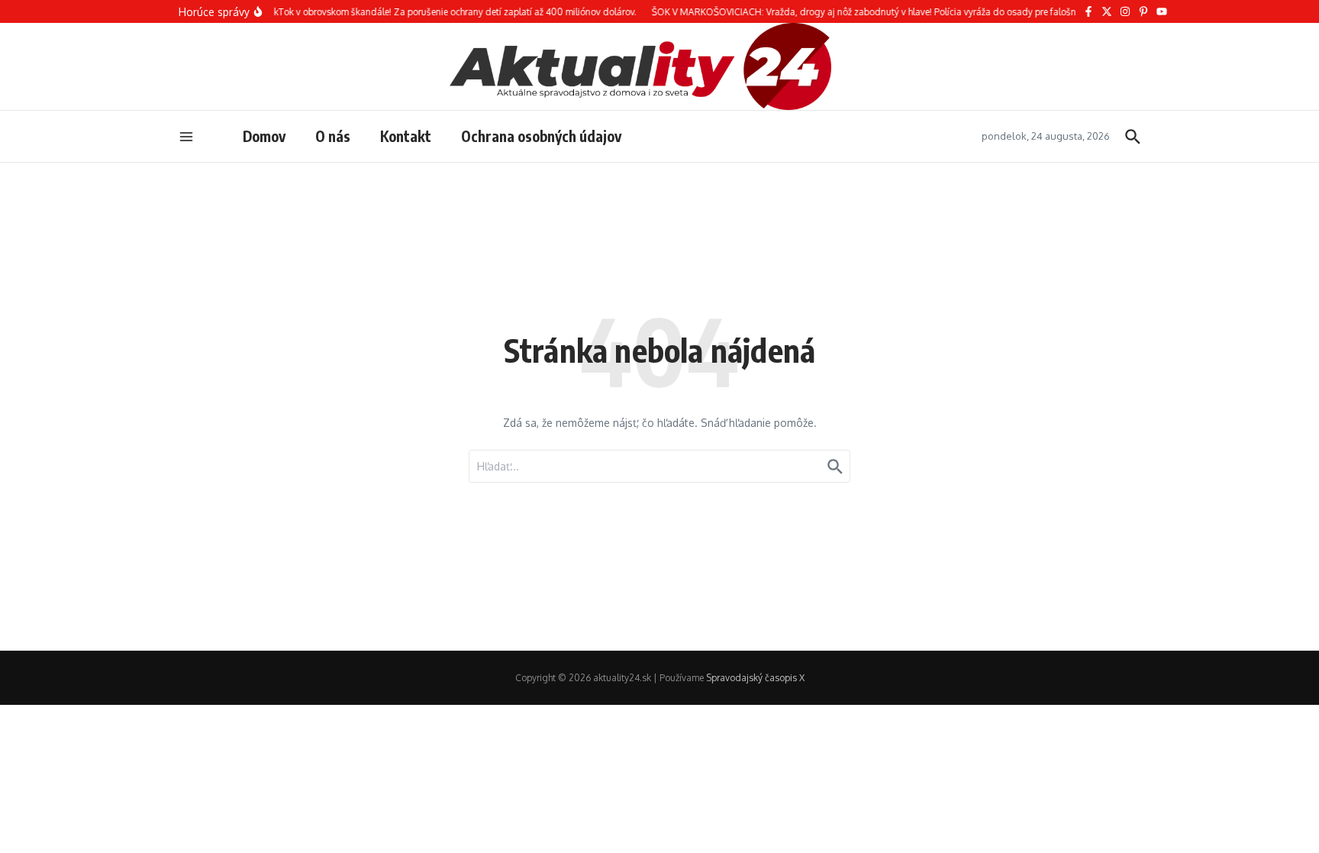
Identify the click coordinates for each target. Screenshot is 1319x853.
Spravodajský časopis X (755, 677)
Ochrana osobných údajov (541, 136)
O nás (332, 136)
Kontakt (405, 136)
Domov (264, 136)
